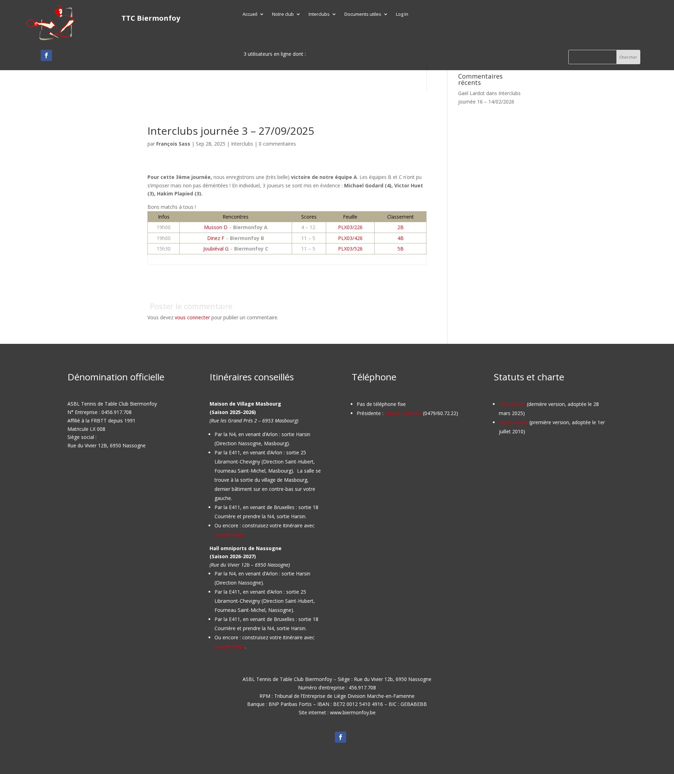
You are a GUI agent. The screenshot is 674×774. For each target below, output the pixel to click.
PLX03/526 (350, 248)
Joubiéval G (216, 248)
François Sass (173, 143)
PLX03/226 (350, 227)
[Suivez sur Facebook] (46, 55)
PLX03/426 (350, 238)
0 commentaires (277, 143)
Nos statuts (512, 404)
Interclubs (319, 14)
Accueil (250, 14)
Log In (402, 14)
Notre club (283, 14)
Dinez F (215, 238)
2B (400, 227)
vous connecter (192, 317)
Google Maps (229, 534)
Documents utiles (362, 14)
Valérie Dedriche (403, 413)
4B (400, 238)
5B (400, 248)
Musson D (215, 227)
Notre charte (513, 422)
